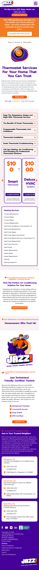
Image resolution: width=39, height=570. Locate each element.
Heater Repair (8, 253)
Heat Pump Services (11, 244)
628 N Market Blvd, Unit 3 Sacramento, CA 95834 (20, 495)
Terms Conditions (8, 546)
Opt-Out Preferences (9, 554)
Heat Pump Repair (10, 232)
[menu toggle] (35, 3)
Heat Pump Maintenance (12, 229)
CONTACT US (19, 422)
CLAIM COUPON (13, 195)
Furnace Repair (9, 217)
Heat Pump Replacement (12, 241)
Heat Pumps (8, 247)
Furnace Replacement (11, 223)
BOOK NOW (19, 97)
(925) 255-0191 (11, 466)
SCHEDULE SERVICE (19, 15)
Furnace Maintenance (11, 214)
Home (10, 42)
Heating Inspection (10, 262)
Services (17, 42)
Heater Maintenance (10, 250)
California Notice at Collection (12, 548)
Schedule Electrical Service (19, 34)
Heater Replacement (11, 256)
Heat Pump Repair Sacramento (14, 235)
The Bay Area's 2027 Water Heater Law (19, 9)
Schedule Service (19, 308)
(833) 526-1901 (19, 12)
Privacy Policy (6, 541)
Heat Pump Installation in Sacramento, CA (18, 226)
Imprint (4, 552)
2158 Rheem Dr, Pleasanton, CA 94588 (19, 472)
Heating (6, 259)
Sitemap (4, 543)
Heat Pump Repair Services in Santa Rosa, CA (19, 238)
